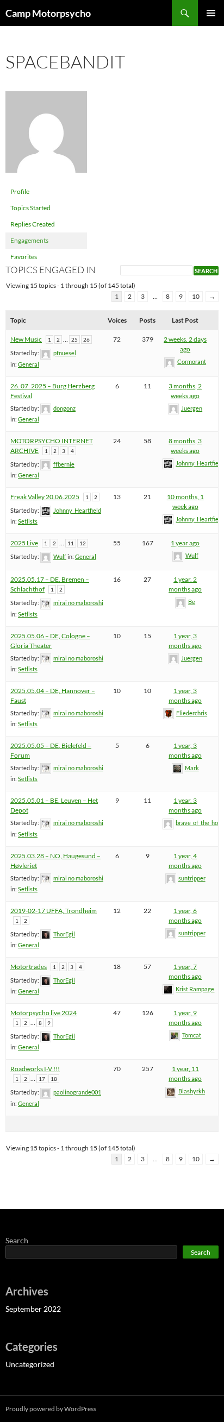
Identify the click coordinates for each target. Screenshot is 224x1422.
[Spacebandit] (46, 137)
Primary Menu (211, 13)
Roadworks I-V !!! (35, 1069)
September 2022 (33, 1308)
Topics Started (30, 208)
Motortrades (28, 966)
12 (82, 543)
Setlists (28, 521)
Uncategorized (29, 1364)
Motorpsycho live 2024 (43, 1013)
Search (16, 1240)
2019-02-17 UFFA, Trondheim (53, 911)
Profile (19, 191)
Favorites (23, 257)
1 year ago (185, 543)
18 (54, 1078)
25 (74, 339)
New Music (26, 339)
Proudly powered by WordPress (50, 1409)
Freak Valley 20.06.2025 (44, 497)
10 (196, 296)
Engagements (29, 240)
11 (70, 543)
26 (86, 339)
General (28, 364)
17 (42, 1078)
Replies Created (32, 224)
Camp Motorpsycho (48, 13)
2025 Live (24, 543)
